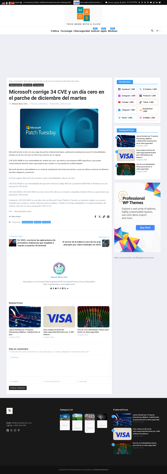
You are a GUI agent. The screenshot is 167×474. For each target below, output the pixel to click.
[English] (3, 3)
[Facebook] (53, 289)
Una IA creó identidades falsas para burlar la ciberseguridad (93, 331)
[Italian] (9, 3)
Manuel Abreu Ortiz (20, 104)
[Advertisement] (83, 53)
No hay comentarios (40, 104)
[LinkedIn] (63, 289)
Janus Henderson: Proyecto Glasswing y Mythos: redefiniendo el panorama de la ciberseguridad (146, 417)
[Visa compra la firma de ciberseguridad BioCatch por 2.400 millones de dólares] (74, 2)
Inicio (11, 81)
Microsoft (28, 85)
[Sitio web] (51, 289)
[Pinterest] (58, 289)
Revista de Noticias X (101, 470)
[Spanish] (13, 3)
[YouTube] (56, 289)
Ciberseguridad (16, 85)
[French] (6, 3)
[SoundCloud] (67, 289)
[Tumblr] (65, 289)
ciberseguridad (27, 222)
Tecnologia (46, 222)
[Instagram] (60, 289)
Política (55, 31)
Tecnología (66, 31)
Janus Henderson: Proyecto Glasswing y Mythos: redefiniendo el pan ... (24, 332)
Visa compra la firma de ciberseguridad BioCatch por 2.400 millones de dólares (146, 431)
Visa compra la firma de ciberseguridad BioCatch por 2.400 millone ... (58, 332)
